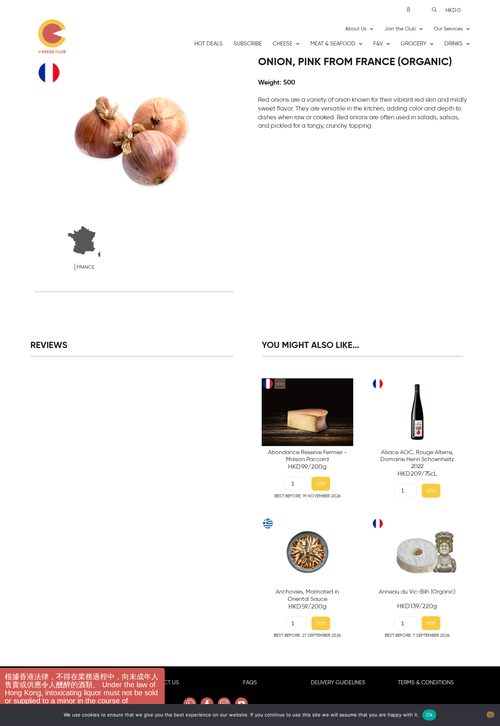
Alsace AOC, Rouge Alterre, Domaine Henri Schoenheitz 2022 (417, 459)
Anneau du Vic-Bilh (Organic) (417, 592)
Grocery (413, 43)
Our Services (448, 28)
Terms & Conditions (426, 682)
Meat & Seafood (332, 43)
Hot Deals (208, 43)
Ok (429, 715)
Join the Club (400, 28)
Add (321, 484)
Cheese (282, 43)
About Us (355, 28)
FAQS (250, 682)
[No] (490, 714)
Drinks (453, 43)
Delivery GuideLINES (338, 682)
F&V (378, 43)
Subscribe (248, 43)
